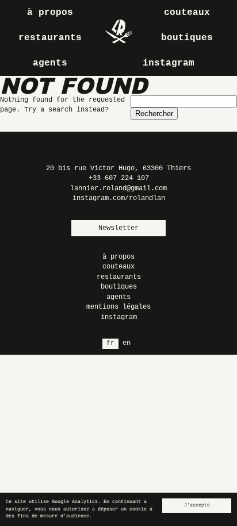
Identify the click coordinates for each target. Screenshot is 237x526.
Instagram (168, 63)
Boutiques (187, 38)
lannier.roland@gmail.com (118, 189)
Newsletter (118, 228)
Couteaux (187, 12)
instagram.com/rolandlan (118, 198)
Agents (50, 63)
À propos (50, 12)
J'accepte (197, 505)
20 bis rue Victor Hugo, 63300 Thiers (118, 168)
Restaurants (50, 38)
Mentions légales (118, 307)
